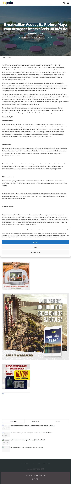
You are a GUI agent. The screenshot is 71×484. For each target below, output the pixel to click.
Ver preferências (36, 252)
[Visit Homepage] (7, 3)
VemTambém (23, 38)
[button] (68, 230)
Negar (35, 247)
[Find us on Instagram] (34, 479)
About (22, 464)
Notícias (41, 38)
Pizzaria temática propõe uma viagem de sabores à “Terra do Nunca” (31, 432)
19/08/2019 (33, 38)
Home (3, 57)
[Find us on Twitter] (37, 479)
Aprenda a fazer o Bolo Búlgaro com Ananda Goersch (27, 447)
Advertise (29, 464)
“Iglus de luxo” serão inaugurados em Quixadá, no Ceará (28, 440)
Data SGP (47, 464)
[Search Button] (64, 3)
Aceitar (35, 242)
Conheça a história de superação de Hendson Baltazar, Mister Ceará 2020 (33, 425)
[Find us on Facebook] (32, 479)
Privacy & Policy (38, 464)
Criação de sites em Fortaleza (37, 475)
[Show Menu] (68, 3)
